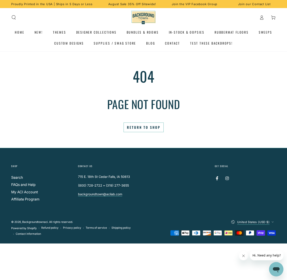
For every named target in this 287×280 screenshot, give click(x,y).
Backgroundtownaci (35, 222)
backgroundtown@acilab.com (100, 194)
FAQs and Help (23, 184)
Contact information (28, 233)
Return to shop (143, 127)
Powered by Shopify (24, 228)
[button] (14, 17)
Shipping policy (121, 227)
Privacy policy (72, 227)
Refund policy (50, 227)
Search (17, 177)
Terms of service (96, 227)
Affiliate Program (25, 199)
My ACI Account (24, 192)
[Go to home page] (143, 17)
